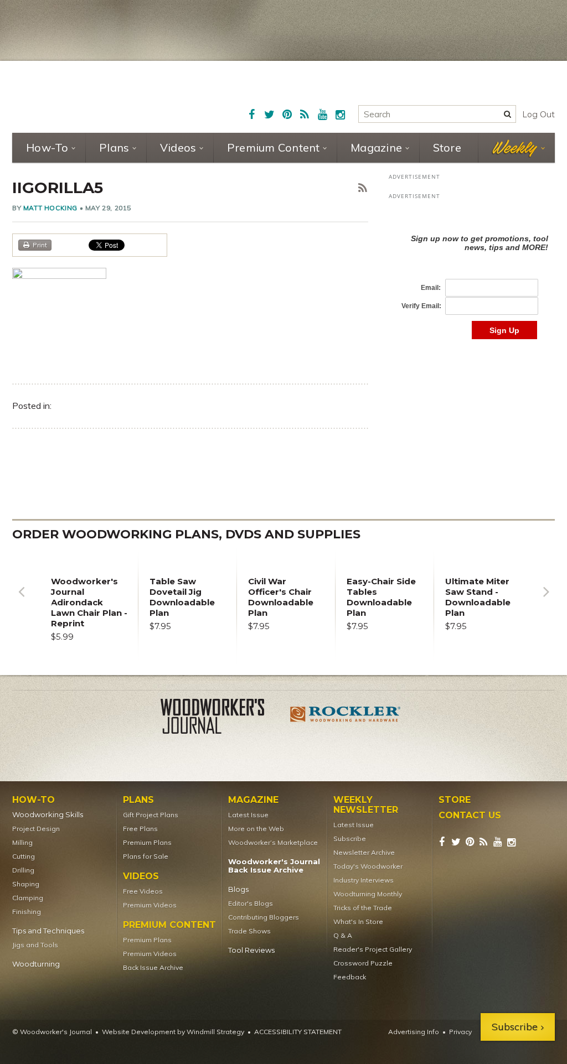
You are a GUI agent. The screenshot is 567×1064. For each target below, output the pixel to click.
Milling (22, 842)
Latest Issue (248, 815)
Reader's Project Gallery (372, 949)
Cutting (23, 856)
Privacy (460, 1031)
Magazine (376, 147)
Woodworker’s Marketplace (273, 842)
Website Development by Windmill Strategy (173, 1031)
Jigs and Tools (35, 945)
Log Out (538, 115)
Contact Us (470, 816)
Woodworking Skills (47, 815)
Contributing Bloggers (263, 917)
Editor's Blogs (250, 903)
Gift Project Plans (150, 815)
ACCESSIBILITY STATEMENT (298, 1031)
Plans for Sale (145, 856)
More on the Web (256, 828)
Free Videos (143, 891)
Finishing (26, 911)
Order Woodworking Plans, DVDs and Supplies (186, 534)
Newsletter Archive (364, 852)
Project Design (36, 828)
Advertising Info (413, 1031)
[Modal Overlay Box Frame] (472, 275)
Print (40, 245)
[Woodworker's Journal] (221, 718)
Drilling (23, 870)
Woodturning (36, 964)
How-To (47, 147)
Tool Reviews (251, 950)
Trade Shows (249, 931)
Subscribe (349, 838)
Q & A (342, 935)
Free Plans (140, 828)
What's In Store (358, 921)
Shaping (25, 884)
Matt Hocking (50, 208)
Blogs (238, 889)
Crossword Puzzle (363, 963)
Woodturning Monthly (367, 894)
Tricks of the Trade (362, 908)
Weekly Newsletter (365, 805)
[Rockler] (345, 718)
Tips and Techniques (48, 931)
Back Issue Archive (153, 967)
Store (447, 147)
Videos (178, 147)
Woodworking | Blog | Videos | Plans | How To (99, 95)
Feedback (349, 977)
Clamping (27, 898)
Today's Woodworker (368, 866)
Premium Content (273, 147)
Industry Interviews (363, 880)
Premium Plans (147, 842)
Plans (114, 147)
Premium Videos (150, 905)
